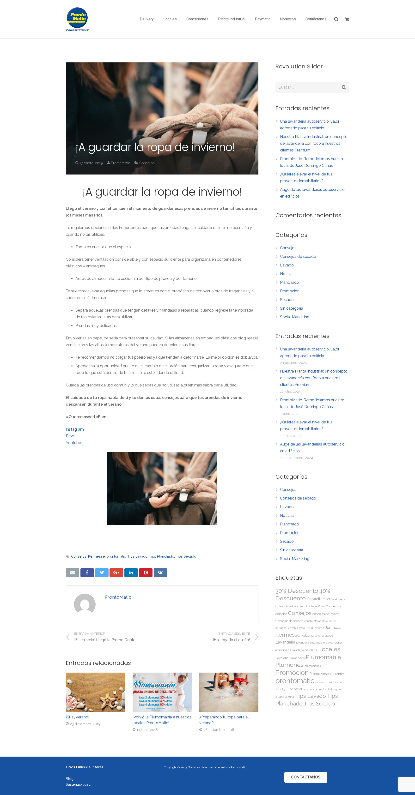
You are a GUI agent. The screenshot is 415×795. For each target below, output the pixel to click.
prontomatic (116, 556)
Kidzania (307, 635)
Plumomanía (323, 657)
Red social (294, 689)
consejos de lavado (325, 614)
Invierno (319, 627)
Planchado (289, 282)
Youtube (73, 442)
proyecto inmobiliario (328, 682)
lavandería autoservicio (310, 642)
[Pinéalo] (146, 572)
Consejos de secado (298, 256)
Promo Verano (321, 674)
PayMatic (281, 658)
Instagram (75, 429)
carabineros (338, 599)
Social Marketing (294, 317)
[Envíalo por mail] (72, 572)
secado (307, 689)
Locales (329, 649)
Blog (70, 436)
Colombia (289, 606)
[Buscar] (336, 19)
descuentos (329, 621)
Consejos (147, 163)
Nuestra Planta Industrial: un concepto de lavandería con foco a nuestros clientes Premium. (314, 143)
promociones (313, 665)
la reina (319, 635)
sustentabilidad (322, 689)
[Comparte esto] (87, 572)
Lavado (287, 265)
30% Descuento (296, 590)
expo (302, 627)
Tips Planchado (161, 556)
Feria (309, 628)
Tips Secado (186, 556)
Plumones (289, 664)
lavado (329, 635)
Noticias (287, 273)
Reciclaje (281, 689)
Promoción (289, 291)
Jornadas (333, 627)
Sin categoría (291, 308)
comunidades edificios (311, 606)
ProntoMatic (120, 163)
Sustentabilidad (78, 784)
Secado (287, 299)
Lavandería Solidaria (302, 650)
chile (278, 606)
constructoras (312, 621)
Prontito (338, 674)
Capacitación (318, 599)
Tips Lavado (137, 556)
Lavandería (285, 642)
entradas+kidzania (286, 627)
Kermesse (96, 556)
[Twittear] (102, 572)
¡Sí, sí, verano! (77, 717)
